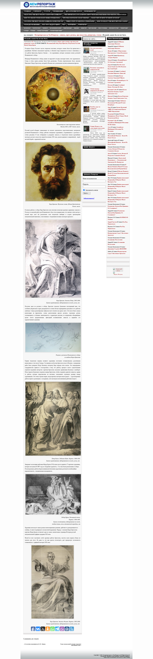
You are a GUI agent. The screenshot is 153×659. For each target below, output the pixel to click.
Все (63, 24)
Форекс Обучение (42, 30)
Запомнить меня (91, 190)
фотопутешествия (56, 30)
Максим (110, 96)
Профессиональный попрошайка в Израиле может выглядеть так (118, 180)
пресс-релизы (102, 28)
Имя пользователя (90, 178)
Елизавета (110, 76)
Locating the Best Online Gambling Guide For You (43, 21)
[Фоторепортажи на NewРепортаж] (43, 7)
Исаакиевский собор (53, 43)
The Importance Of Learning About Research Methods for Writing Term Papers (95, 14)
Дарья (109, 64)
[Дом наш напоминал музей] (86, 50)
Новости (83, 28)
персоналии (92, 28)
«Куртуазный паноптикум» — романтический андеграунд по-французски (117, 160)
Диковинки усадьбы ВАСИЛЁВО (117, 249)
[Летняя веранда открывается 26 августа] (86, 91)
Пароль (85, 184)
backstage (27, 28)
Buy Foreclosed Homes (112, 657)
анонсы (45, 28)
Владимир (110, 114)
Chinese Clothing (126, 657)
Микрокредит (68, 28)
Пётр (109, 80)
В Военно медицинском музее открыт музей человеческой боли (118, 116)
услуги (47, 11)
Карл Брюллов (63, 43)
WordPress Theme (118, 656)
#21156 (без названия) (32, 24)
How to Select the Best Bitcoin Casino (112, 21)
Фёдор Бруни (32, 45)
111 (32, 41)
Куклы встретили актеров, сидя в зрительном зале (117, 91)
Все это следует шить (51, 24)
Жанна (110, 51)
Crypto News (36, 28)
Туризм (33, 30)
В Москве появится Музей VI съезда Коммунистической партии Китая (118, 166)
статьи (26, 30)
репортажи (124, 28)
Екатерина (111, 71)
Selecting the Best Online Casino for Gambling (43, 14)
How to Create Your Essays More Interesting (42, 18)
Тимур (109, 60)
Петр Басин (71, 43)
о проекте (37, 11)
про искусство (114, 28)
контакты (82, 24)
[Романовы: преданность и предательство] (86, 70)
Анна (109, 107)
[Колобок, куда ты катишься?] (86, 109)
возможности (89, 11)
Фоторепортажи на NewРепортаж (46, 35)
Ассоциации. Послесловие (115, 239)
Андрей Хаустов (112, 222)
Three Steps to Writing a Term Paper (80, 21)
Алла (109, 127)
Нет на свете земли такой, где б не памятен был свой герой (117, 66)
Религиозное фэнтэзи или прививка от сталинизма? (116, 212)
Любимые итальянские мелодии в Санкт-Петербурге (117, 102)
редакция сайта (112, 89)
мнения (76, 28)
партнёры (72, 24)
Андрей (110, 55)
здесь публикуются (74, 11)
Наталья (110, 85)
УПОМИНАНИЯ (58, 11)
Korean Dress (120, 657)
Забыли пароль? (89, 198)
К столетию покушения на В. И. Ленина (35, 644)
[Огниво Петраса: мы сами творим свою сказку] (86, 129)
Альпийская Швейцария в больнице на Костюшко (115, 129)
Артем (109, 153)
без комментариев (55, 28)
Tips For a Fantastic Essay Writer (76, 18)
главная (27, 11)
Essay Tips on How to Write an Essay (105, 18)
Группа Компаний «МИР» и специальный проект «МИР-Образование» (117, 109)
